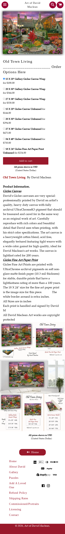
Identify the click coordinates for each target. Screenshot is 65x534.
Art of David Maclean (32, 4)
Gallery (13, 472)
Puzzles (13, 477)
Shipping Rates (18, 498)
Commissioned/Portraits (20, 503)
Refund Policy (18, 492)
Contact (14, 514)
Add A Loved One (17, 485)
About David (17, 466)
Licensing (15, 509)
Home (13, 461)
